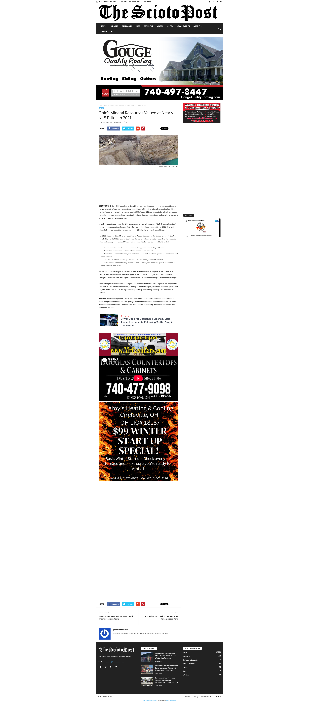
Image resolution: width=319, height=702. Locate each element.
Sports (114, 26)
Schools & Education (190, 660)
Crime (185, 667)
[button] (219, 29)
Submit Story (106, 31)
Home (100, 106)
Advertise (148, 26)
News (103, 26)
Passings (186, 656)
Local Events (183, 26)
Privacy (195, 697)
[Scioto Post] (159, 13)
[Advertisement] (138, 187)
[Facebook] (209, 2)
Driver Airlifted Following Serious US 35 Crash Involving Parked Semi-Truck (166, 680)
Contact (147, 2)
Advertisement (206, 697)
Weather (186, 675)
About (197, 26)
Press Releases (189, 664)
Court (185, 671)
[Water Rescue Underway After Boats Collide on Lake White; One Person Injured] (147, 657)
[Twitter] (217, 2)
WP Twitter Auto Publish (150, 700)
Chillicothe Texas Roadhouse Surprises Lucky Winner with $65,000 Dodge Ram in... (166, 668)
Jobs (138, 26)
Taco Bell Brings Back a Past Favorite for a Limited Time (160, 617)
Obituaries (127, 26)
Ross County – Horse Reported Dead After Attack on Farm (116, 617)
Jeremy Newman (106, 122)
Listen (170, 26)
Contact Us (217, 697)
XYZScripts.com (171, 700)
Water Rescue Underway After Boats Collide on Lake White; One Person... (165, 655)
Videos (160, 26)
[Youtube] (221, 2)
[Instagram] (213, 2)
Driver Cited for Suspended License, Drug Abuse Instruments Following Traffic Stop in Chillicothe (147, 322)
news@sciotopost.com (115, 662)
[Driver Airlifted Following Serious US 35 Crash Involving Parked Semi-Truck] (147, 681)
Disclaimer (186, 697)
